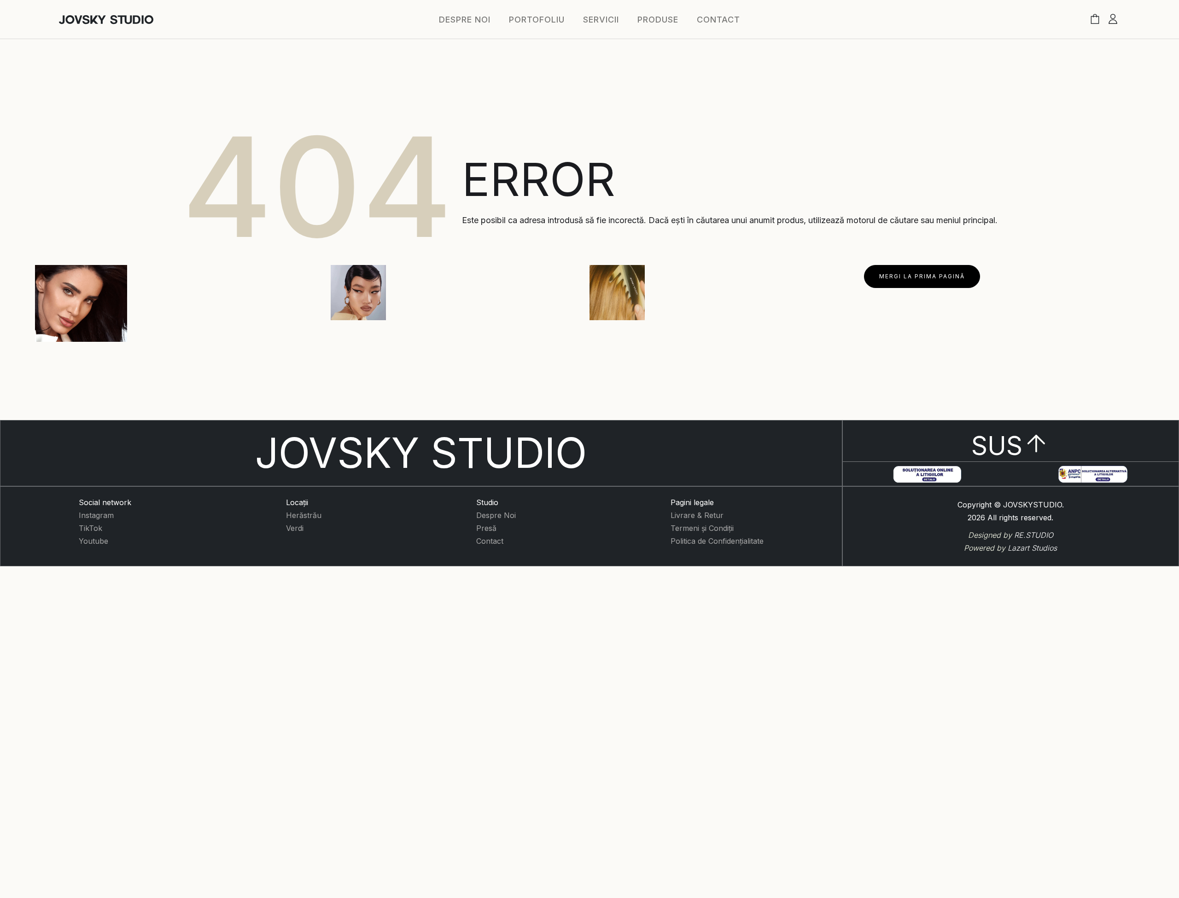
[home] (106, 19)
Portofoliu (537, 19)
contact (718, 19)
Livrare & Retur (697, 515)
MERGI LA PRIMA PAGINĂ (922, 276)
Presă (486, 528)
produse (657, 19)
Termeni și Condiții (702, 528)
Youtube (93, 541)
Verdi (295, 528)
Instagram (96, 515)
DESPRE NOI (464, 19)
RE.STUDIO (1033, 535)
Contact (489, 541)
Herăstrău (303, 515)
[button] (1095, 19)
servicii (601, 19)
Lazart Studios (1032, 548)
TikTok (90, 528)
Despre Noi (496, 515)
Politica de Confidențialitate (717, 541)
